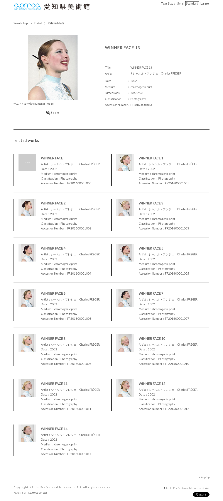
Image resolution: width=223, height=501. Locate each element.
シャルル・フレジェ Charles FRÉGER (157, 73)
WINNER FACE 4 (53, 248)
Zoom (55, 112)
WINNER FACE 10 (152, 338)
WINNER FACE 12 (152, 384)
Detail (38, 23)
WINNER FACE (52, 158)
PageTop (205, 477)
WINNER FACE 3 (151, 203)
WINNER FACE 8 (53, 338)
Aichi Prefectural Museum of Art (187, 487)
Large (204, 3)
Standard (192, 3)
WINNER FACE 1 (151, 158)
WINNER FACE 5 (151, 248)
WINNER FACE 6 (53, 293)
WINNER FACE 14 (54, 429)
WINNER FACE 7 (151, 293)
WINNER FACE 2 (53, 203)
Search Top (21, 23)
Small (180, 3)
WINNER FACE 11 (54, 384)
